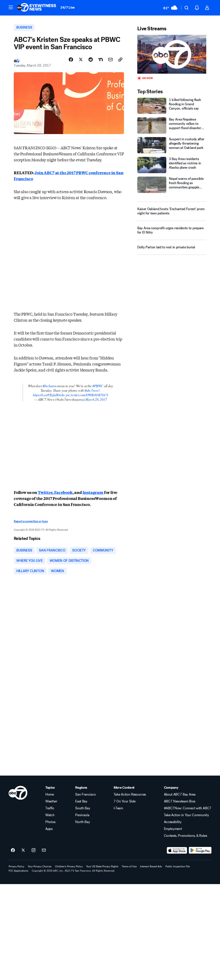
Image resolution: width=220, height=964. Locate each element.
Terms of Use (129, 866)
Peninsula (82, 815)
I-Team (118, 808)
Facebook (63, 492)
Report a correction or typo (31, 521)
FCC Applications (18, 870)
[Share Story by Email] (110, 59)
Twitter (45, 492)
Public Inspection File (177, 866)
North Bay (82, 822)
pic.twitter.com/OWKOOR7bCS (87, 395)
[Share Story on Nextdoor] (100, 59)
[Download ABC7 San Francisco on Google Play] (200, 850)
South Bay (82, 808)
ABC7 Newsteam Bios (179, 801)
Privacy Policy (16, 866)
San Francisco (85, 794)
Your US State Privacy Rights (102, 866)
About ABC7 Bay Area (180, 794)
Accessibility (173, 822)
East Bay (81, 801)
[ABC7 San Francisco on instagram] (33, 850)
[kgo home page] (18, 793)
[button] (10, 7)
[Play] (171, 54)
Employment (173, 829)
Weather (51, 801)
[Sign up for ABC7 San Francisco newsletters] (44, 850)
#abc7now (92, 390)
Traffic (49, 808)
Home (49, 794)
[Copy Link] (120, 59)
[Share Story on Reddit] (90, 59)
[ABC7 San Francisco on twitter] (23, 850)
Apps (49, 829)
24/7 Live (67, 7)
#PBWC (97, 385)
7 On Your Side (125, 801)
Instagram (92, 492)
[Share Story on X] (80, 59)
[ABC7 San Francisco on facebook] (13, 850)
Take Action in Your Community (186, 815)
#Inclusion (49, 385)
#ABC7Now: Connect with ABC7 (187, 808)
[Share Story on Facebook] (71, 59)
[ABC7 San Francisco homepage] (36, 7)
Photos (50, 822)
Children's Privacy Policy (69, 866)
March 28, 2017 (96, 399)
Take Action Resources (130, 794)
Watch (49, 815)
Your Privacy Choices (40, 866)
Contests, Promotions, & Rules (185, 835)
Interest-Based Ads (151, 866)
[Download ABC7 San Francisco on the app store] (177, 850)
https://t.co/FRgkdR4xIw (49, 395)
